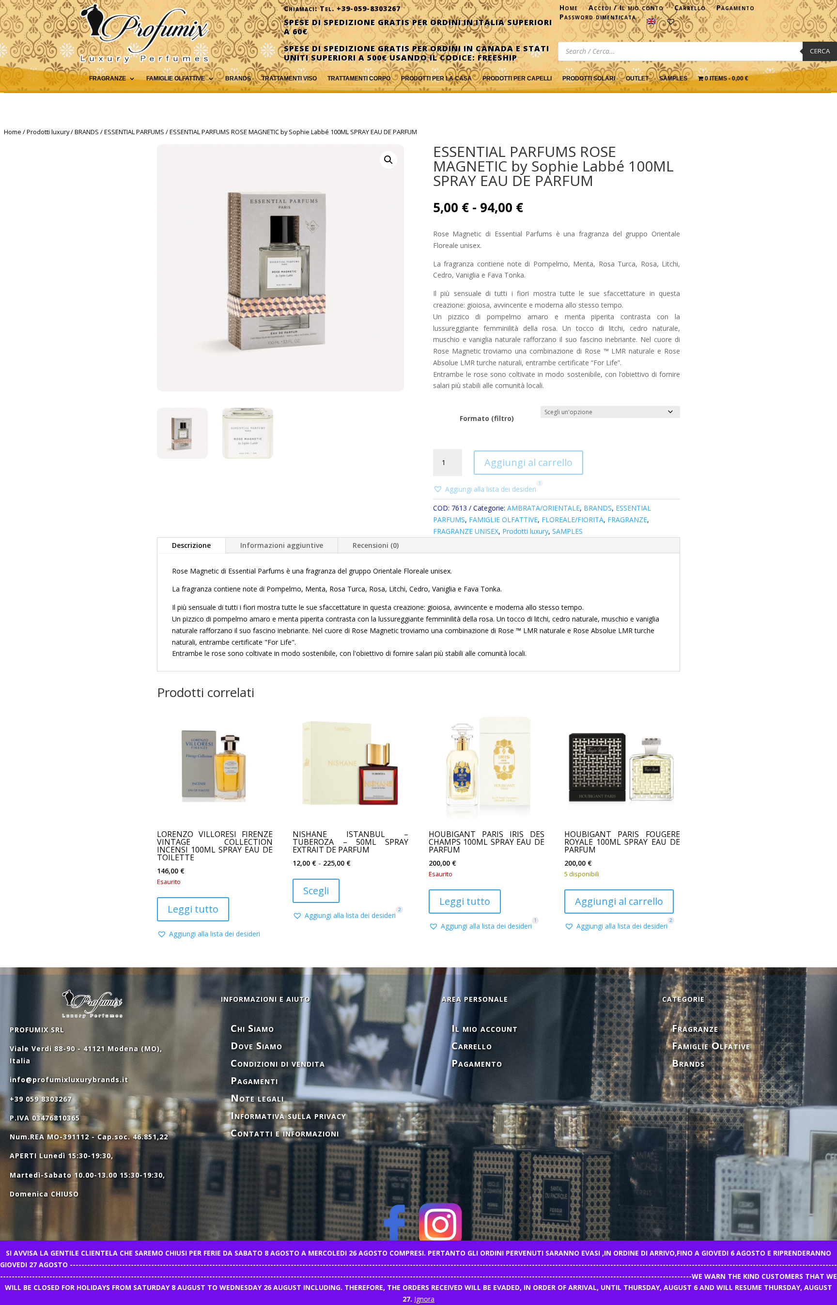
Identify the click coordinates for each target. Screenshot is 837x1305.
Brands (238, 78)
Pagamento (735, 9)
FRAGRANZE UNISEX (465, 531)
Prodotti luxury (48, 131)
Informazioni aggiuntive (281, 545)
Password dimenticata (597, 18)
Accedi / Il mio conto (626, 9)
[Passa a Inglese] (651, 23)
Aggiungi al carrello (528, 462)
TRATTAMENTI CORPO (358, 78)
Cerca (820, 51)
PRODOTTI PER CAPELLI (517, 78)
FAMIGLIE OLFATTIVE (175, 78)
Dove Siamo (256, 1045)
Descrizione (191, 545)
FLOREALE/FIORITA (573, 519)
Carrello (690, 9)
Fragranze (695, 1028)
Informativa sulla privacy (288, 1115)
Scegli (316, 890)
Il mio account (484, 1028)
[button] (388, 160)
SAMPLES (673, 78)
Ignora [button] (424, 1299)
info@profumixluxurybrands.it (69, 1079)
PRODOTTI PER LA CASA (436, 78)
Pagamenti (254, 1080)
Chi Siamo (252, 1028)
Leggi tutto (193, 909)
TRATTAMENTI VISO (289, 78)
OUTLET (637, 78)
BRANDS (87, 131)
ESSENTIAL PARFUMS (134, 131)
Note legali (257, 1097)
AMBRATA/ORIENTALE (543, 508)
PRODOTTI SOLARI (588, 78)
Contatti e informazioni (285, 1132)
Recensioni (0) (376, 545)
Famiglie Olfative (711, 1045)
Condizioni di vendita (278, 1063)
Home (568, 9)
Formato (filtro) (487, 418)
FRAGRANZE (107, 78)
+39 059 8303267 (41, 1098)
